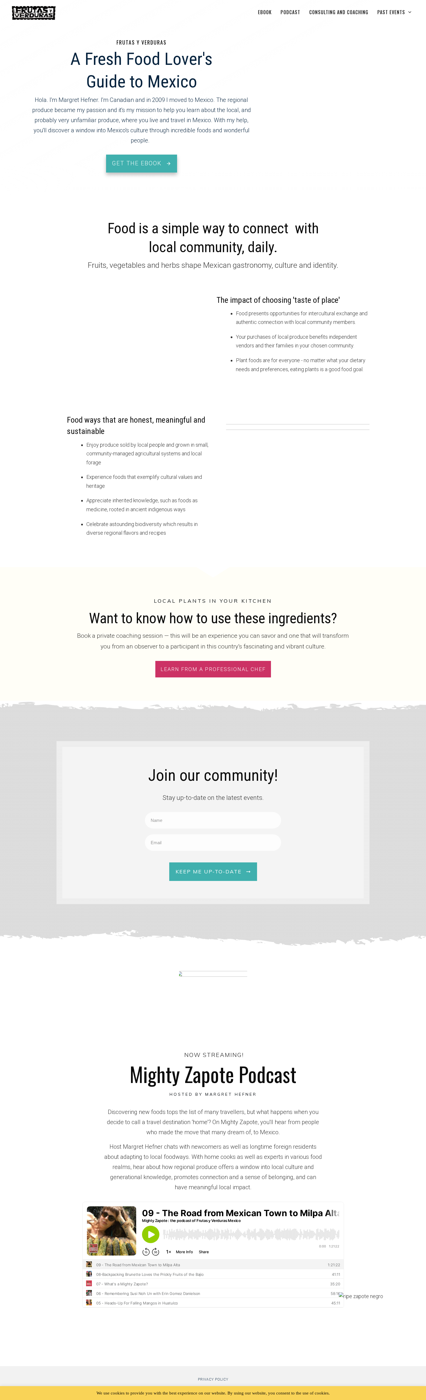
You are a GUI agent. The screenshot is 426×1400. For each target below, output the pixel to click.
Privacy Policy (213, 1379)
